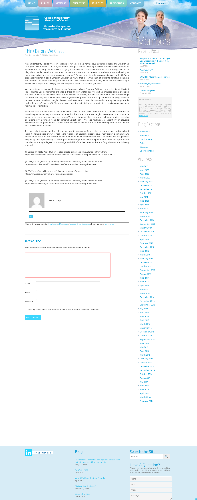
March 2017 (145, 289)
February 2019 (146, 243)
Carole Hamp (53, 55)
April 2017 (144, 285)
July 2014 (144, 382)
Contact (135, 3)
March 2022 (145, 177)
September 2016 (147, 305)
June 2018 (144, 251)
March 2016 (145, 324)
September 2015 (147, 339)
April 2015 (144, 351)
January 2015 (146, 362)
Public (45, 3)
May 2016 (144, 316)
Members (61, 3)
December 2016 (147, 297)
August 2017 (145, 274)
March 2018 (145, 254)
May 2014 (144, 389)
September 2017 (147, 270)
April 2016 (144, 320)
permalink (109, 224)
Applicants (117, 3)
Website (29, 301)
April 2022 (144, 174)
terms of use (143, 116)
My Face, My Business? (150, 83)
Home (31, 3)
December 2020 (147, 220)
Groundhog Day (147, 90)
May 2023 (144, 166)
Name (27, 283)
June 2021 (144, 201)
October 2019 (146, 235)
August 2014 (145, 378)
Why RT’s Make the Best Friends (155, 77)
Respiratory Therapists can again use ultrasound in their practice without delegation (155, 61)
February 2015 (146, 358)
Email (27, 292)
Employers (79, 3)
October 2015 (146, 335)
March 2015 (145, 355)
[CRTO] (48, 29)
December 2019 (147, 231)
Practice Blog (75, 224)
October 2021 (146, 193)
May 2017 (144, 281)
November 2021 (147, 189)
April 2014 (144, 393)
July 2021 (144, 197)
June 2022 (144, 170)
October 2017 (146, 266)
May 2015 (144, 347)
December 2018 (147, 247)
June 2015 (144, 343)
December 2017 (147, 262)
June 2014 (144, 385)
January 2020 (146, 228)
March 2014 (145, 397)
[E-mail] (31, 217)
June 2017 (144, 278)
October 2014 (146, 374)
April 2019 (144, 239)
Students (97, 3)
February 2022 (146, 181)
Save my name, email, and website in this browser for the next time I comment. (64, 309)
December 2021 (147, 185)
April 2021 (144, 204)
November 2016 (147, 301)
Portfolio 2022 (146, 70)
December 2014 (147, 366)
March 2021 (145, 208)
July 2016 (144, 308)
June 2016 (144, 312)
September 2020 (147, 224)
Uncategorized (147, 151)
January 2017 (146, 293)
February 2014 (146, 401)
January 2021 (146, 216)
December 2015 (147, 331)
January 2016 (146, 328)
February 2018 (146, 258)
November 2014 (147, 370)
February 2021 (146, 212)
